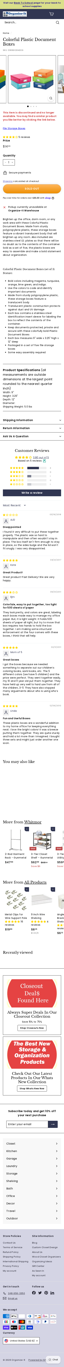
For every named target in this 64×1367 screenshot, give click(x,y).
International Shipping (16, 1261)
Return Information (16, 428)
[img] (10, 515)
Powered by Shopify (40, 1360)
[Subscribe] (53, 1124)
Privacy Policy (11, 1266)
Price (6, 140)
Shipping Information (18, 420)
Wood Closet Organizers (46, 1256)
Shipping (8, 181)
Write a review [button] (32, 493)
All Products (35, 882)
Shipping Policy (11, 1256)
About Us (37, 1252)
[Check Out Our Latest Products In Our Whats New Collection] (32, 1054)
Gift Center (38, 1266)
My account (9, 1270)
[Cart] (51, 14)
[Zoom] (51, 98)
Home (6, 33)
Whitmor (32, 822)
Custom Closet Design (45, 1247)
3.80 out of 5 (41, 457)
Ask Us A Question (16, 436)
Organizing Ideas (42, 1261)
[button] (11, 137)
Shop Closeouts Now (32, 1028)
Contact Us (9, 1242)
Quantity (9, 155)
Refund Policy (11, 1252)
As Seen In (38, 1270)
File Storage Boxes (14, 128)
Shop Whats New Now (32, 1088)
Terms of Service (13, 1247)
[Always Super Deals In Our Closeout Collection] (32, 993)
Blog (34, 1242)
